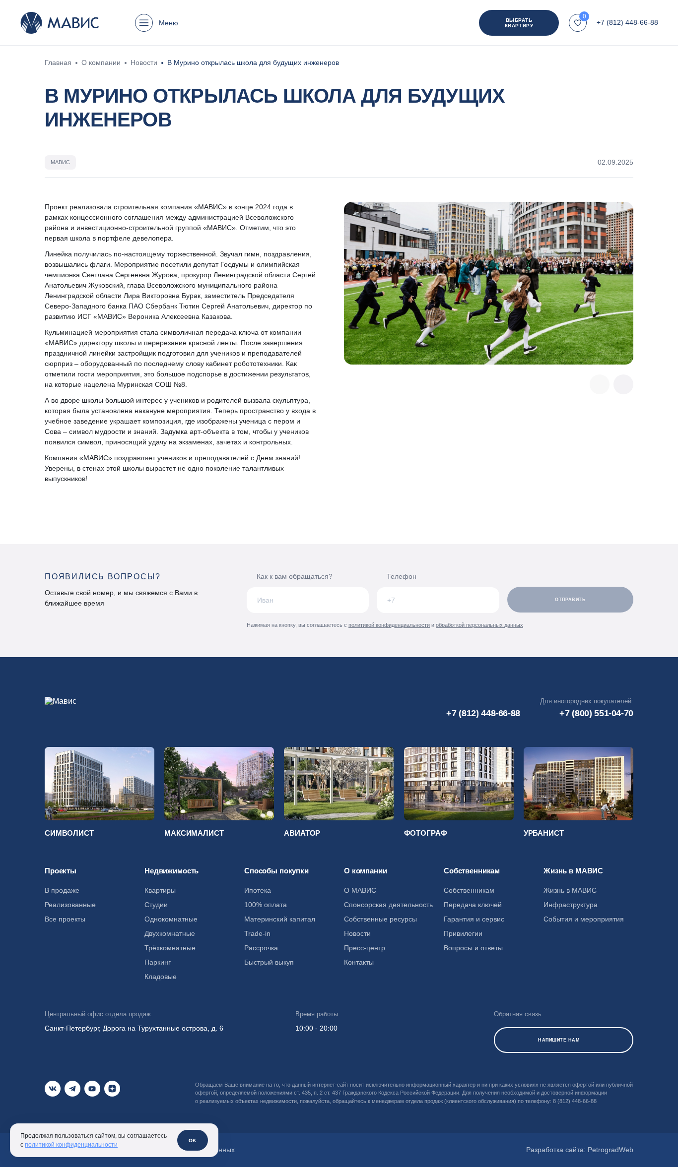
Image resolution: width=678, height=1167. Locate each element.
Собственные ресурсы (380, 919)
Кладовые (160, 977)
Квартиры (160, 890)
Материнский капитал (279, 919)
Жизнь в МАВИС (570, 890)
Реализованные (70, 905)
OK (193, 1140)
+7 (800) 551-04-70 (596, 713)
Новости (357, 933)
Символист (69, 833)
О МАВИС (360, 890)
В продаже (62, 890)
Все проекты (65, 919)
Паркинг (157, 962)
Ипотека (257, 890)
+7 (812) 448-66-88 (627, 22)
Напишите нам (559, 1040)
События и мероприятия (583, 919)
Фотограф (425, 833)
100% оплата (265, 905)
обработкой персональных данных (479, 625)
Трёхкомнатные (170, 948)
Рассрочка (261, 948)
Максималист (193, 833)
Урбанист (544, 833)
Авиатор (302, 833)
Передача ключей (473, 905)
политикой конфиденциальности (389, 625)
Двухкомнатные (169, 933)
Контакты (359, 962)
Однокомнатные (171, 919)
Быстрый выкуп (269, 962)
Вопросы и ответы (473, 948)
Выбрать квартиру (519, 22)
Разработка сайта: (579, 1150)
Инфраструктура (570, 905)
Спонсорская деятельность (388, 905)
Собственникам (469, 890)
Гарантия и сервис (474, 919)
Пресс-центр (364, 948)
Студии (156, 905)
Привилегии (463, 933)
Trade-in (257, 933)
